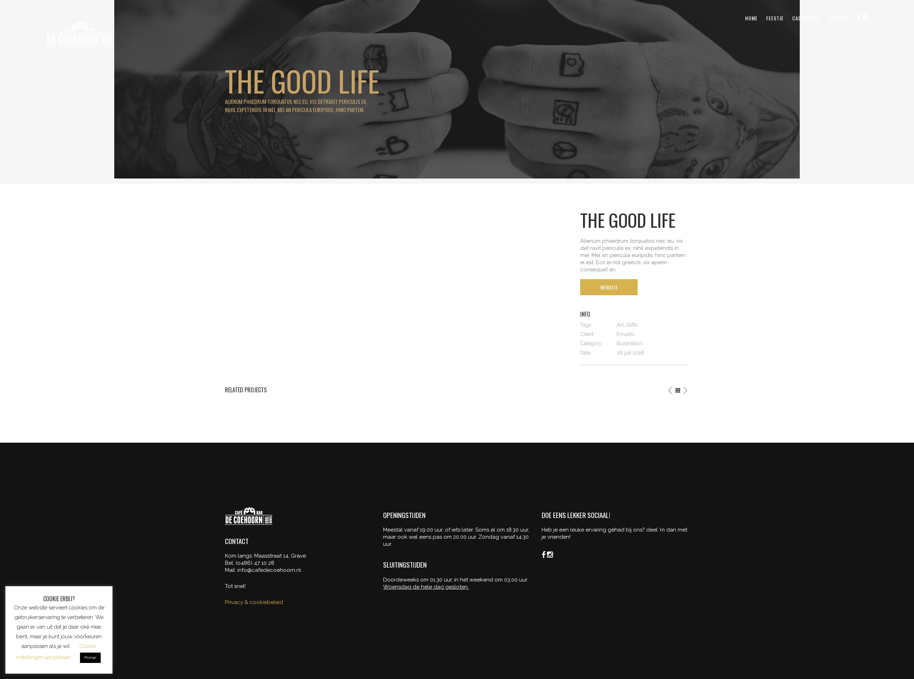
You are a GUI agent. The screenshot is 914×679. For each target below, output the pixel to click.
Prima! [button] (90, 657)
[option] (299, 408)
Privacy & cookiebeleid (254, 602)
